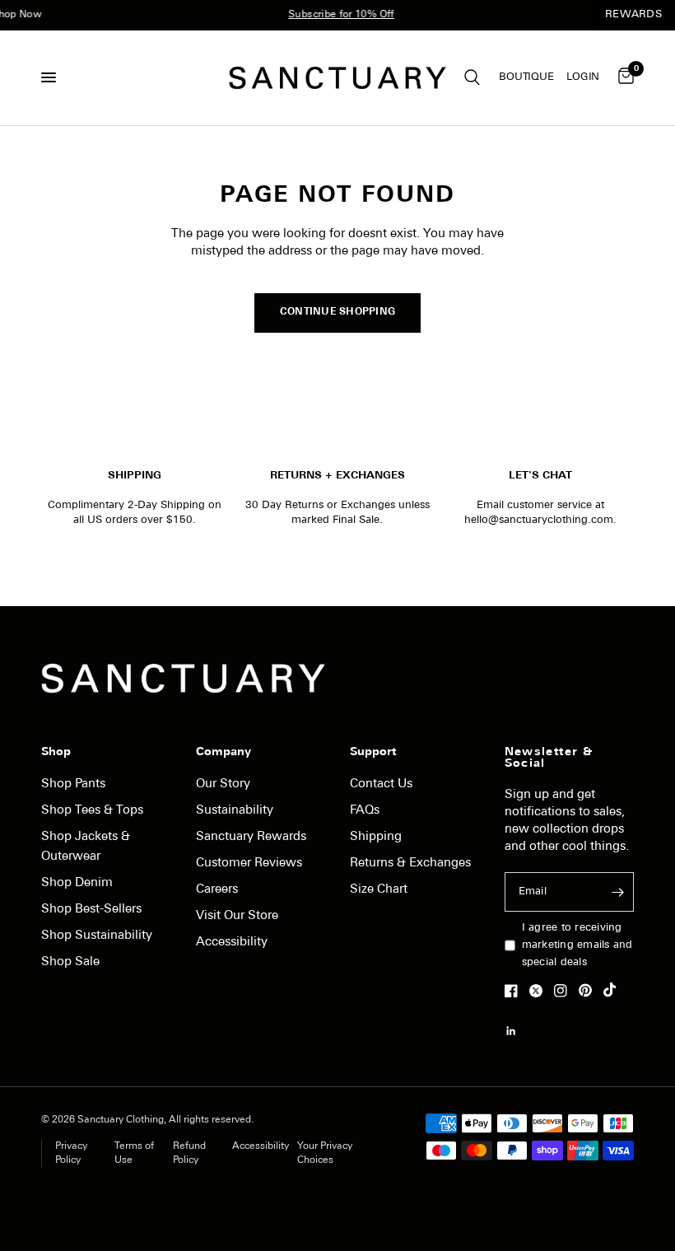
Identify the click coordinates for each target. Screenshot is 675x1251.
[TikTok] (614, 990)
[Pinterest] (589, 990)
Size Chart (378, 890)
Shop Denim (77, 883)
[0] (623, 78)
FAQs (364, 811)
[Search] (472, 78)
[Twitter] (540, 991)
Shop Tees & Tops (92, 811)
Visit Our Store (237, 916)
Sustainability (234, 811)
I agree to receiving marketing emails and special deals (577, 945)
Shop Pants (73, 784)
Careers (217, 890)
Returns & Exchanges (410, 863)
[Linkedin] (515, 1031)
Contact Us (381, 784)
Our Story (223, 784)
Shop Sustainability (96, 936)
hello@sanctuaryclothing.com (538, 520)
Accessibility (232, 942)
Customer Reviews (249, 863)
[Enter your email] (617, 892)
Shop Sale (70, 962)
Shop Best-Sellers (91, 909)
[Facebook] (515, 991)
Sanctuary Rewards (251, 837)
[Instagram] (564, 991)
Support (373, 753)
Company (223, 753)
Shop (56, 753)
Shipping (376, 837)
